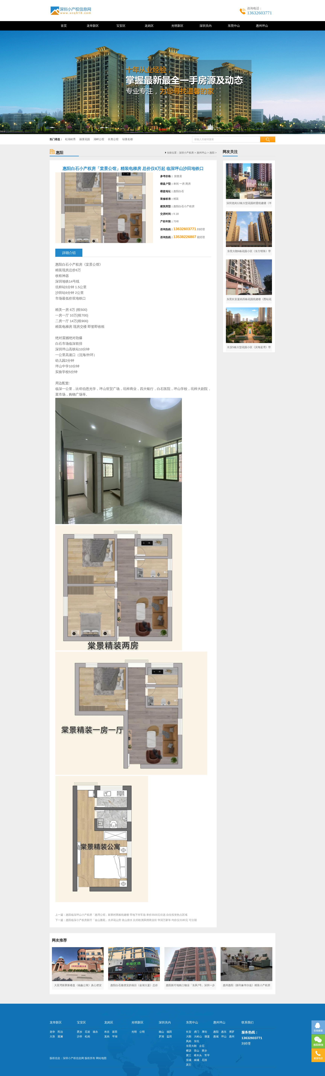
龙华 (52, 1031)
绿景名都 (127, 139)
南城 (196, 1059)
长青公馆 (113, 139)
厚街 (204, 1031)
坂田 (114, 1031)
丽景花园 (84, 139)
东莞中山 (233, 25)
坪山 (223, 1036)
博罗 (231, 1031)
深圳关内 (205, 25)
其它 (188, 1064)
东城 (188, 1059)
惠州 (231, 1036)
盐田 (169, 1036)
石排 (204, 1059)
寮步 (204, 1050)
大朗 (188, 1036)
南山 (161, 1031)
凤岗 (188, 1041)
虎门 (196, 1031)
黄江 (188, 1055)
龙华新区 (92, 25)
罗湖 (161, 1036)
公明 (142, 1031)
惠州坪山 (261, 25)
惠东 (223, 1031)
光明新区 (176, 25)
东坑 (196, 1041)
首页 (64, 25)
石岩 (87, 1031)
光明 (134, 1031)
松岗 (87, 1036)
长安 (188, 1031)
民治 (60, 1031)
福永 (95, 1031)
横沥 (188, 1050)
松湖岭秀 (70, 139)
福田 (169, 1031)
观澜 (60, 1036)
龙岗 (106, 1036)
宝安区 (120, 25)
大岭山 (198, 1036)
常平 (207, 1055)
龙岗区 (148, 25)
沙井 (79, 1036)
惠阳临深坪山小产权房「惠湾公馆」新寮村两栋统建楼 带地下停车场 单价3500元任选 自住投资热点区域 (126, 914)
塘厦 (207, 1036)
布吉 (106, 1031)
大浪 (52, 1036)
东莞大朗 (191, 1045)
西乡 (79, 1031)
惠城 (216, 1036)
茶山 (196, 1050)
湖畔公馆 (99, 139)
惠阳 (212, 152)
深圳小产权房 (186, 152)
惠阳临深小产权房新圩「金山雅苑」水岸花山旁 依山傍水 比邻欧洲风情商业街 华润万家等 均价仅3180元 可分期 (131, 920)
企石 (201, 1045)
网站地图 (101, 1058)
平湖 (114, 1036)
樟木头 (198, 1055)
